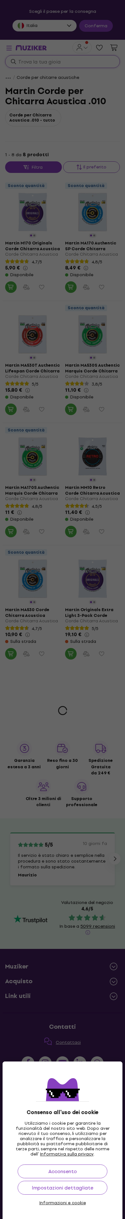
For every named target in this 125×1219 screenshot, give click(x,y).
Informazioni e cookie (62, 1203)
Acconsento (62, 1171)
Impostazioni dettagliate (62, 1188)
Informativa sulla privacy (67, 1154)
